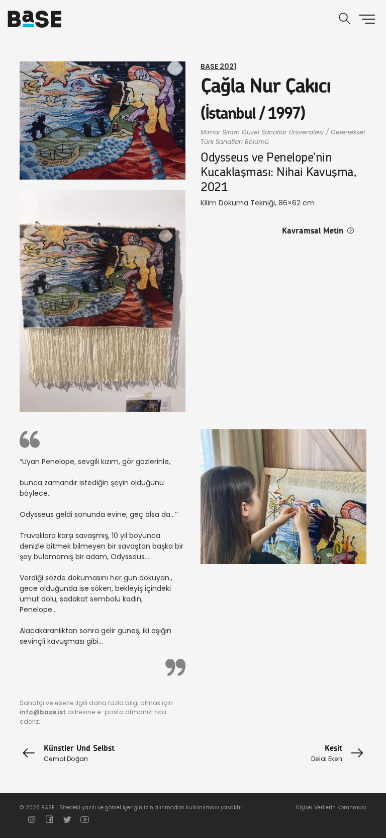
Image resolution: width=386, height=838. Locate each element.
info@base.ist (43, 712)
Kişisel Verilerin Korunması (331, 807)
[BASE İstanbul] (34, 19)
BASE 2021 (218, 66)
